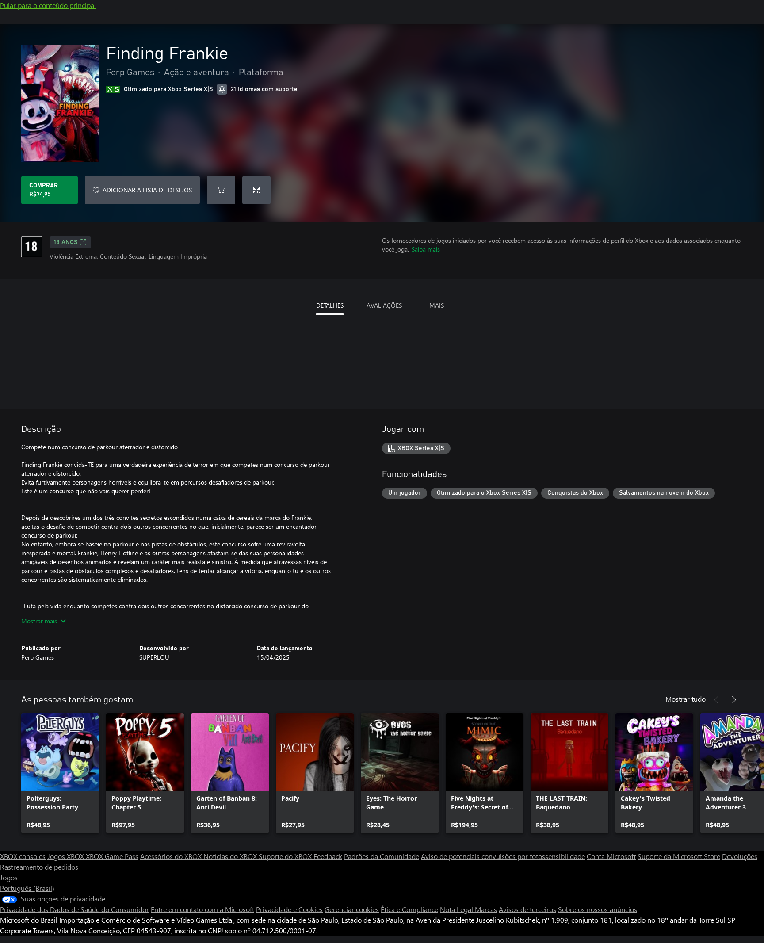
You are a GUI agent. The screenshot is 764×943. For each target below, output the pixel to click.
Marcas (486, 909)
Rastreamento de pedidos (39, 866)
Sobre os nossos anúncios (597, 909)
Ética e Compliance (409, 909)
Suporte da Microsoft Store (679, 856)
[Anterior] (716, 700)
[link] (60, 773)
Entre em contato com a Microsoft (202, 909)
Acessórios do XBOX (171, 856)
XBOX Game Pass (112, 856)
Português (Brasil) (27, 888)
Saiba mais (426, 249)
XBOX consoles (23, 856)
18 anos (66, 242)
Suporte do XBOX (286, 856)
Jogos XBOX (66, 856)
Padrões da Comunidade (381, 856)
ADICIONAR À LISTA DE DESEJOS (147, 190)
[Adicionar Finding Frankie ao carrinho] (221, 190)
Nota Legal (457, 909)
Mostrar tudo (685, 698)
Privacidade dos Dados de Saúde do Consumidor (74, 909)
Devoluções (739, 856)
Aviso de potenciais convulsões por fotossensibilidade (503, 856)
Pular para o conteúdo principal (48, 5)
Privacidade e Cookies (289, 909)
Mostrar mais (39, 621)
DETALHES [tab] (330, 305)
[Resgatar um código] (256, 190)
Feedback (327, 856)
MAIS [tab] (436, 305)
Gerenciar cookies (352, 909)
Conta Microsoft (611, 856)
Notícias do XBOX (231, 856)
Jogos (9, 877)
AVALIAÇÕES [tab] (384, 305)
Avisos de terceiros (527, 909)
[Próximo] (734, 700)
